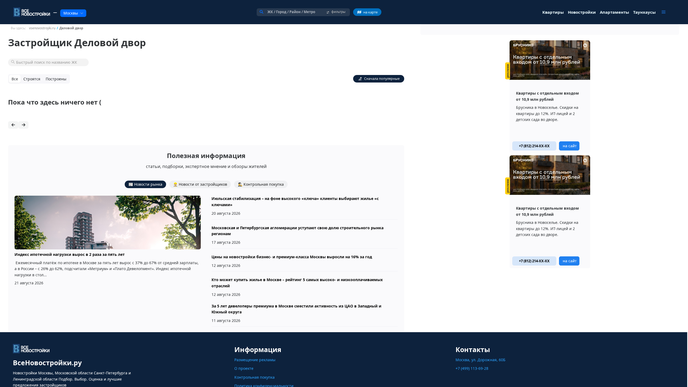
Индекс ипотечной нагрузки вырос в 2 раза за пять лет (70, 254)
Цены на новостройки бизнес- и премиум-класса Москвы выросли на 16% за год (292, 256)
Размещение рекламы (254, 359)
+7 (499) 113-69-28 (472, 368)
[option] (549, 96)
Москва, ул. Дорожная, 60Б (481, 359)
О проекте (243, 368)
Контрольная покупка (254, 377)
